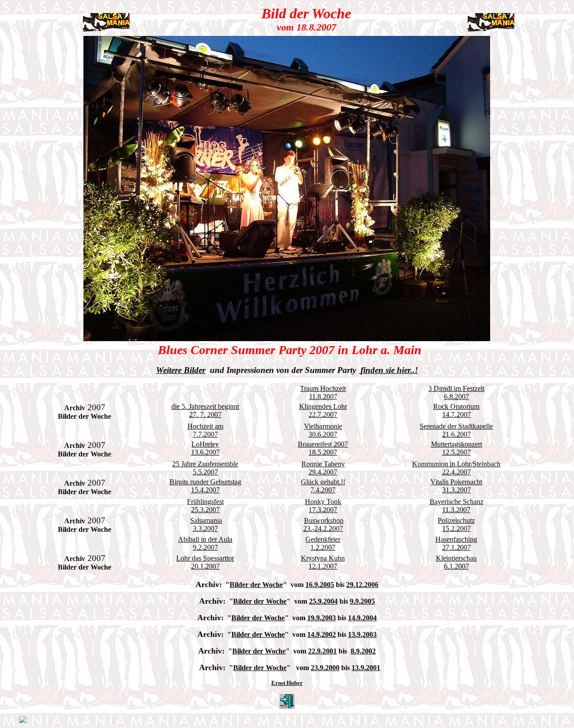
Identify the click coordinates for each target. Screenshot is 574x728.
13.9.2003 (362, 634)
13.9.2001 (366, 667)
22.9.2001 (322, 651)
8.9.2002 (363, 651)
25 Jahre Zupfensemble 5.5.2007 (205, 468)
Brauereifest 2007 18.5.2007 (323, 448)
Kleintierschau (456, 558)
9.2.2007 (205, 547)
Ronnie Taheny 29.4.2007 (323, 468)
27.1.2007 (456, 547)
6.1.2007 (456, 566)
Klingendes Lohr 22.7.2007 (323, 410)
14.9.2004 (362, 618)
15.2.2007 (456, 528)
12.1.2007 (323, 566)
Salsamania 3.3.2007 (206, 524)
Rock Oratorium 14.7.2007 (456, 410)
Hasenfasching (456, 539)
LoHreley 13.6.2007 (205, 448)
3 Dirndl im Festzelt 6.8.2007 (456, 392)
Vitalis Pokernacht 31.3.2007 (456, 486)
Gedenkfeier (322, 539)
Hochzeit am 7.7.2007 (205, 430)
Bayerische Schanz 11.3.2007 (456, 505)
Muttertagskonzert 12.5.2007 (456, 448)
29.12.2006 (362, 584)
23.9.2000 (325, 667)
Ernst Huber (287, 683)
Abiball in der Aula (205, 539)
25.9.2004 (323, 601)
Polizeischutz (456, 520)
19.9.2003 (321, 618)
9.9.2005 (362, 601)
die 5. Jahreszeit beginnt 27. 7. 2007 (205, 410)
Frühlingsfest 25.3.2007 (205, 505)
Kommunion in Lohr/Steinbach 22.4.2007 (456, 468)
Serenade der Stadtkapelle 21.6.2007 (456, 430)
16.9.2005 (319, 584)
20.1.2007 (205, 566)
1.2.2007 (322, 547)
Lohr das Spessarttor (205, 558)
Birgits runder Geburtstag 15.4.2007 (205, 486)
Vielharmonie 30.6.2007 (323, 430)
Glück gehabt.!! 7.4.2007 (323, 486)
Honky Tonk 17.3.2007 (323, 505)
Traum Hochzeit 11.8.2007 (323, 392)
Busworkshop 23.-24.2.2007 (323, 524)
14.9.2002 (321, 634)
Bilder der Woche (256, 584)
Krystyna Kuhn (323, 558)
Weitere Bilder (180, 370)
